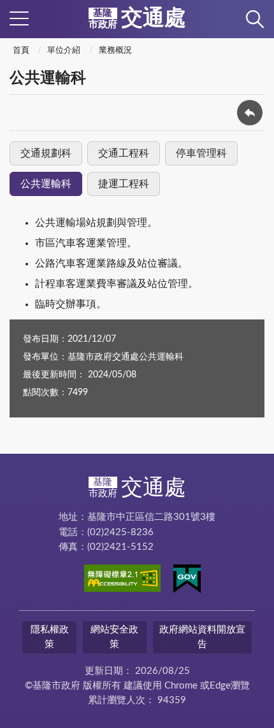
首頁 (21, 50)
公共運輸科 (45, 184)
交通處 (137, 18)
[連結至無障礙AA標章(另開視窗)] (122, 580)
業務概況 (115, 50)
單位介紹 (63, 50)
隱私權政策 (50, 637)
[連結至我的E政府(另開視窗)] (187, 581)
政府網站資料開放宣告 (202, 637)
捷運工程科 (123, 184)
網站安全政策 (114, 637)
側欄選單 (19, 19)
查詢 (255, 19)
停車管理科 (201, 153)
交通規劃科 (45, 153)
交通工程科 (123, 153)
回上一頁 (250, 112)
